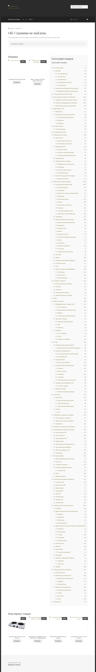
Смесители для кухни (63, 403)
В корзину (16, 82)
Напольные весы (60, 572)
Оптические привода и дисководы (67, 237)
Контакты (17, 664)
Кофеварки (61, 561)
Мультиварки (59, 549)
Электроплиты (60, 502)
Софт (57, 266)
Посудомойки (59, 491)
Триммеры (60, 581)
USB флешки (61, 272)
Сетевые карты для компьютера (66, 316)
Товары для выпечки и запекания (67, 380)
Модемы (60, 313)
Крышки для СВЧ (62, 356)
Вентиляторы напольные (64, 141)
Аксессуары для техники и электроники (64, 97)
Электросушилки (62, 540)
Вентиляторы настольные (65, 143)
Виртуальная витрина (14, 19)
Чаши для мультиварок (64, 552)
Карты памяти (61, 275)
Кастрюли (60, 368)
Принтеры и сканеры (61, 318)
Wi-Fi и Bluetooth (62, 307)
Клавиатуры (59, 216)
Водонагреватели (60, 146)
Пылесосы (59, 461)
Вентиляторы (59, 138)
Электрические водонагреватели (67, 155)
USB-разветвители (63, 187)
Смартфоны (59, 423)
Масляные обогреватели (64, 170)
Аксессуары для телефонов (63, 418)
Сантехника (57, 394)
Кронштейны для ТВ (61, 438)
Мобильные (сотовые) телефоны (65, 421)
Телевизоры (59, 453)
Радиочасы (61, 123)
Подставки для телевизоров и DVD (65, 444)
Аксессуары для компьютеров (64, 184)
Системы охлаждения (64, 245)
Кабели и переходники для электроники (66, 103)
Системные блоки (60, 263)
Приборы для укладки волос (63, 587)
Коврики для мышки (63, 199)
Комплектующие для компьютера (65, 219)
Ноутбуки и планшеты (60, 281)
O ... (24, 19)
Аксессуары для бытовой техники (63, 94)
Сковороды (61, 374)
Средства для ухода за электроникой (66, 105)
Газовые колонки (62, 149)
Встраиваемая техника (60, 132)
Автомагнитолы (62, 79)
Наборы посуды (62, 371)
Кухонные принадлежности (63, 351)
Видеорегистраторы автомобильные (68, 91)
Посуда (56, 342)
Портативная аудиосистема (65, 210)
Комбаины (60, 514)
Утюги (57, 473)
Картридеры (61, 196)
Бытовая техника (58, 126)
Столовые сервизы (63, 386)
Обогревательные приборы (63, 161)
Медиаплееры (60, 441)
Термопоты (61, 564)
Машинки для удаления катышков (65, 458)
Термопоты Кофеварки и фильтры (65, 558)
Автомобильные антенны (65, 82)
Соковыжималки (62, 523)
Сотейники (61, 377)
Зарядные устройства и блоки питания (66, 100)
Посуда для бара (60, 359)
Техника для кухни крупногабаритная (64, 479)
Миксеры (58, 546)
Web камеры (61, 190)
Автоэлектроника (58, 68)
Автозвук (58, 70)
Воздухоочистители (63, 178)
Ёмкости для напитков (64, 362)
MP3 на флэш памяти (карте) (66, 117)
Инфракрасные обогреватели (66, 164)
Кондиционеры (60, 158)
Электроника (57, 601)
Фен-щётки (61, 596)
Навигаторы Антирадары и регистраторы (67, 88)
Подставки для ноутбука (62, 292)
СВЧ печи (58, 493)
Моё (30, 19)
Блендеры (58, 508)
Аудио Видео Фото (59, 108)
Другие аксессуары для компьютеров (68, 193)
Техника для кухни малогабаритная (63, 505)
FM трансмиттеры (63, 73)
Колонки (60, 202)
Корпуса (60, 231)
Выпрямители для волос (64, 590)
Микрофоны (59, 111)
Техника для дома (60, 129)
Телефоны (58, 330)
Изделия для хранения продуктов (65, 345)
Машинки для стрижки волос (65, 578)
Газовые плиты (60, 482)
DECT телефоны (62, 333)
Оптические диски (62, 278)
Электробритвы (62, 584)
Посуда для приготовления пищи (65, 365)
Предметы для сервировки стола (65, 383)
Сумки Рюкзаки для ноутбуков (64, 295)
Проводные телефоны (64, 339)
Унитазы (58, 409)
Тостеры (60, 534)
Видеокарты (61, 225)
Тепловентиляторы (63, 173)
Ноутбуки (58, 286)
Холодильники (60, 496)
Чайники (58, 566)
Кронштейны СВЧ (60, 485)
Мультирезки (61, 520)
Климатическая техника (60, 135)
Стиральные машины (62, 464)
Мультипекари (61, 531)
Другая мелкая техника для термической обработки (70, 526)
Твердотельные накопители (65, 251)
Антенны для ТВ (60, 435)
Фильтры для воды (61, 388)
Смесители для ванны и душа (66, 400)
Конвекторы (61, 167)
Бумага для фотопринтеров (65, 321)
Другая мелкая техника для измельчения (67, 511)
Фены (59, 599)
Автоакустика (61, 76)
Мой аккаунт (11, 664)
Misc (59, 412)
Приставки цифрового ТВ (63, 450)
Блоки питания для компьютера (66, 222)
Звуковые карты (62, 228)
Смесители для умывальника (66, 406)
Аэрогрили (60, 529)
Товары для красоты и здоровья (62, 569)
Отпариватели (61, 470)
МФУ (59, 324)
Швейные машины (61, 476)
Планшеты (59, 289)
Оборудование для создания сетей (65, 304)
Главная (12, 28)
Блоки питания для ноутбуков (64, 283)
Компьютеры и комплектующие (62, 181)
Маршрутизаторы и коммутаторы (67, 310)
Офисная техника (58, 301)
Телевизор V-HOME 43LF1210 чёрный (64, 426)
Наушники (60, 208)
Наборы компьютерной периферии (65, 260)
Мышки (58, 257)
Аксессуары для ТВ (61, 432)
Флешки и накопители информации (65, 269)
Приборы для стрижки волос (63, 575)
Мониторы (58, 254)
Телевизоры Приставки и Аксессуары (64, 429)
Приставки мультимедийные (63, 447)
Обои (55, 298)
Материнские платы (63, 234)
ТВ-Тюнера (61, 248)
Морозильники (60, 488)
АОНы (59, 336)
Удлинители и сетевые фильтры (66, 213)
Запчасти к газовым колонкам (66, 152)
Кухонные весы (60, 543)
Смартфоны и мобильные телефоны (64, 415)
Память (60, 240)
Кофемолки (61, 517)
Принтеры (60, 327)
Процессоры (61, 243)
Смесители (59, 397)
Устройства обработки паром (64, 467)
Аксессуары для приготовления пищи (68, 353)
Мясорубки (59, 555)
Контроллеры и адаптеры (65, 205)
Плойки (60, 593)
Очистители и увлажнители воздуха (65, 175)
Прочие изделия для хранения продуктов (69, 348)
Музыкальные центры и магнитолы (65, 114)
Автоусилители (62, 85)
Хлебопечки (61, 537)
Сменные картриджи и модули (66, 391)
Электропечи (59, 499)
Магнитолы (61, 120)
